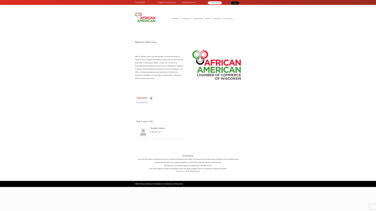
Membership (198, 19)
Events (207, 19)
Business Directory (189, 2)
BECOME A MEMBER (215, 3)
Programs (186, 19)
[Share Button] (151, 98)
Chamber (175, 19)
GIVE (235, 3)
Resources (217, 19)
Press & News (228, 19)
